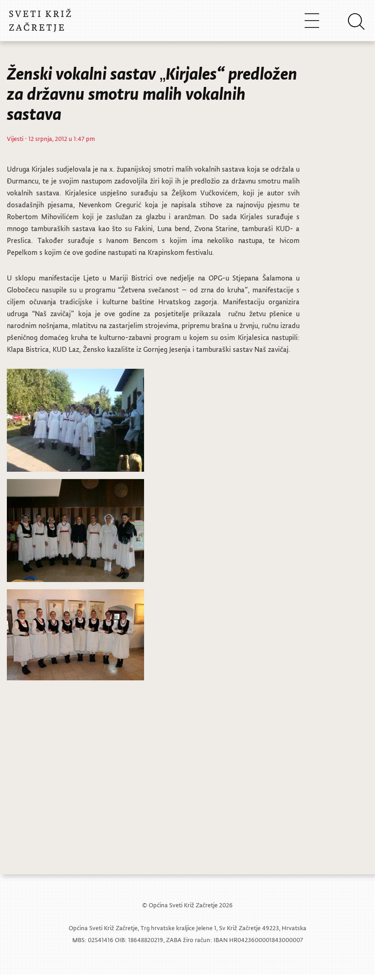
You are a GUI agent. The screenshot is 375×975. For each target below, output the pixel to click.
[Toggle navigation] (312, 20)
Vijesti (15, 138)
